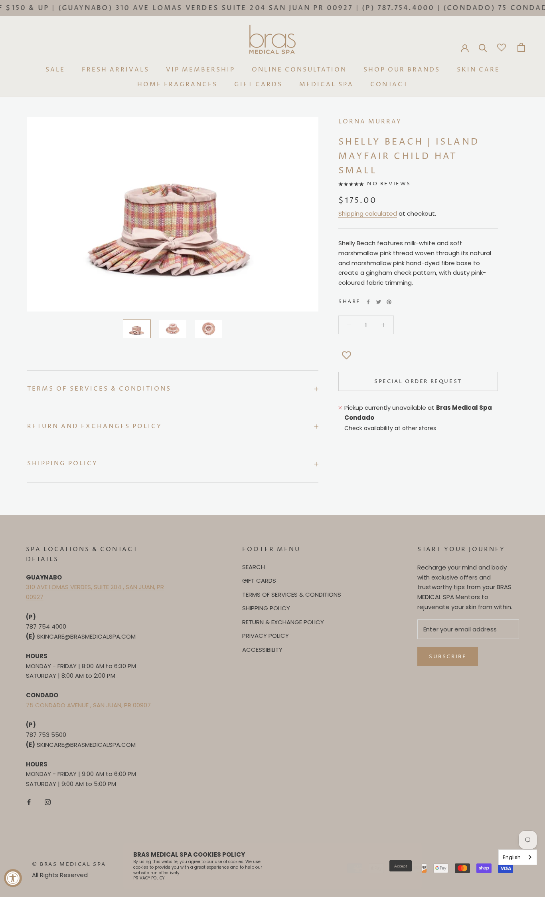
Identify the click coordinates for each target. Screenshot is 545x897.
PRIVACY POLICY (265, 635)
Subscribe (447, 656)
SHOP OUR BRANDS (401, 69)
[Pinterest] (389, 302)
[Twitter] (378, 302)
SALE (55, 69)
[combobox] (517, 857)
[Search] (483, 47)
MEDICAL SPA (326, 84)
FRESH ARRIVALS (115, 69)
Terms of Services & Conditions (99, 389)
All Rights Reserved (60, 875)
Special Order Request (418, 381)
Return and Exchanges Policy (94, 426)
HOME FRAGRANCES (177, 84)
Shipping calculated (367, 214)
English (512, 857)
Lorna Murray (370, 121)
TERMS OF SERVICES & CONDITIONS (291, 594)
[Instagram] (48, 802)
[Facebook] (368, 302)
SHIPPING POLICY (266, 608)
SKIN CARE (478, 69)
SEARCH (253, 567)
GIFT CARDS (258, 84)
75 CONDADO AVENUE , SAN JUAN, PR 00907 (88, 705)
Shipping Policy (62, 463)
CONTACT (389, 84)
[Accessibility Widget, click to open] (13, 878)
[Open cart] (521, 47)
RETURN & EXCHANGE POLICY (283, 622)
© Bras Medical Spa (69, 864)
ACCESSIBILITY (262, 649)
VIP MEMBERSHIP (200, 69)
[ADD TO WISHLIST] (346, 356)
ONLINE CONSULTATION (299, 69)
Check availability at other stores (390, 429)
